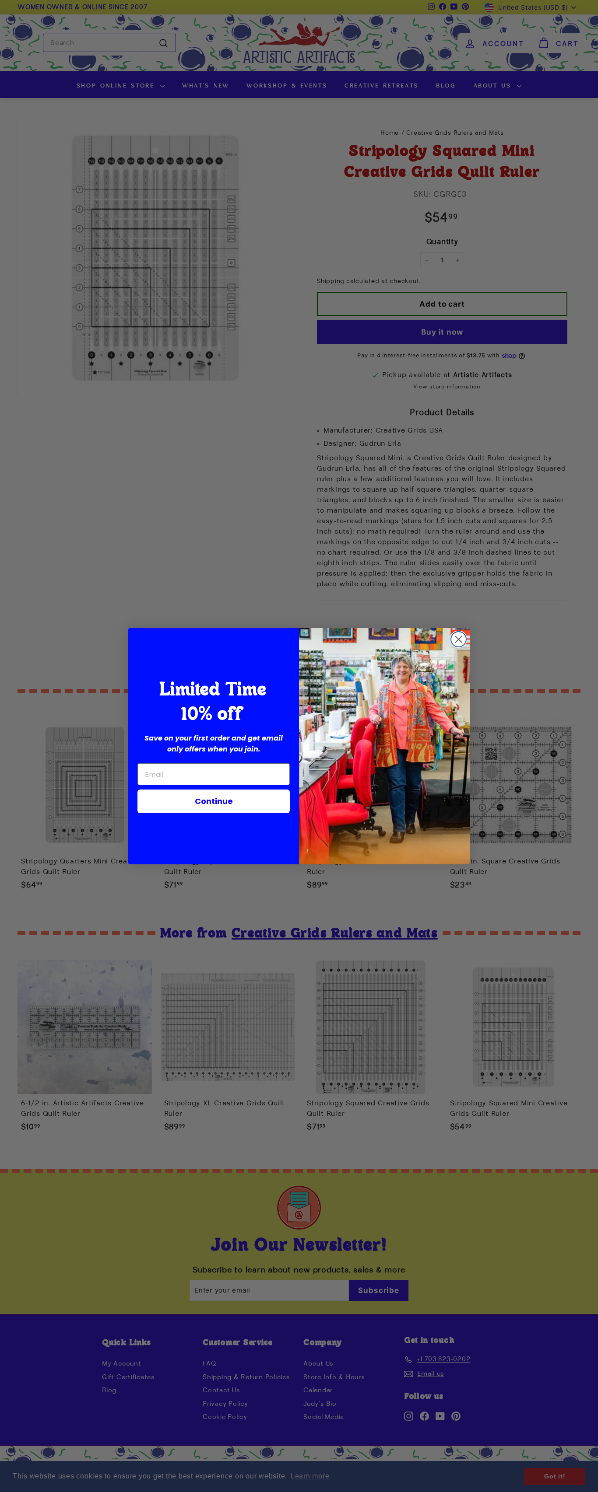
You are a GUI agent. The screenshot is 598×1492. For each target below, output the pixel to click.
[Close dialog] (458, 639)
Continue (214, 801)
